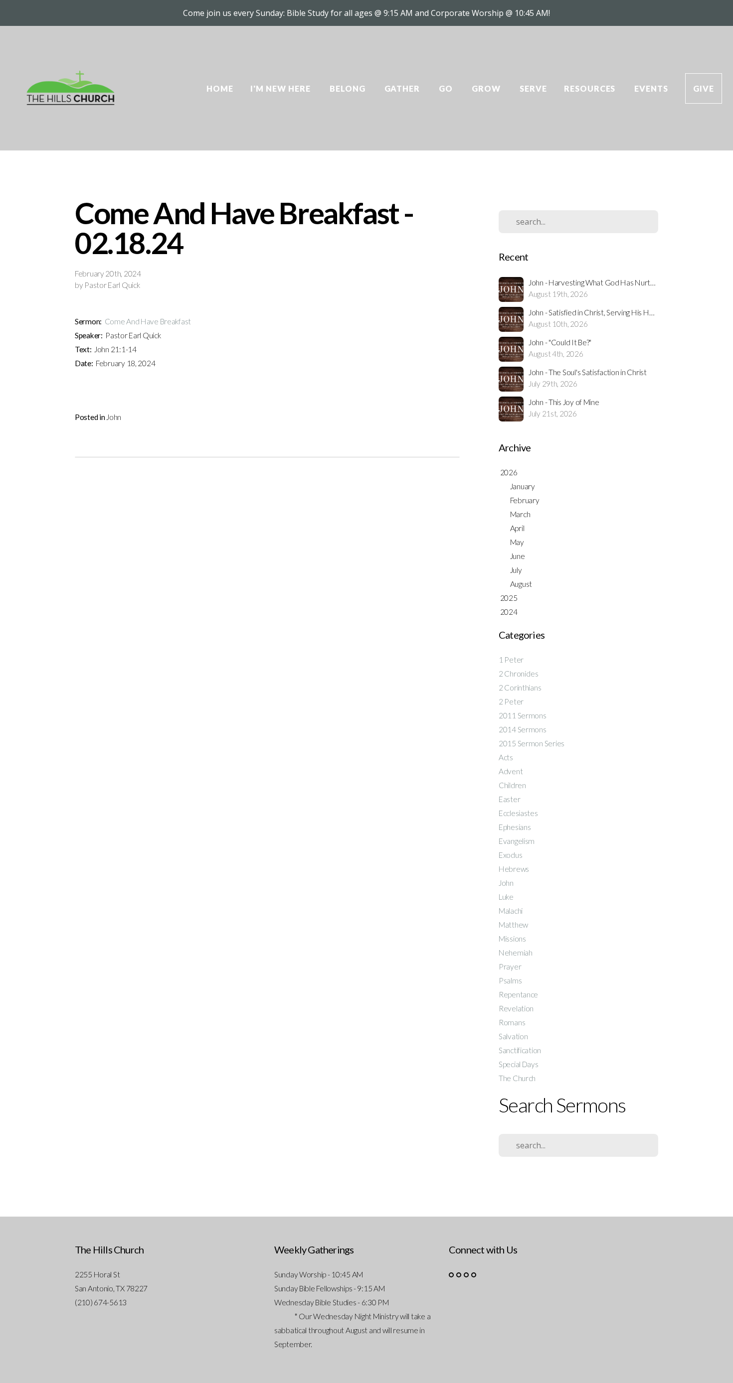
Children (512, 785)
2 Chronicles (519, 673)
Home (219, 88)
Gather (403, 88)
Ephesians (515, 827)
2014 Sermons (523, 729)
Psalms (510, 980)
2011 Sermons (523, 715)
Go (447, 88)
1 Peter (511, 659)
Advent (511, 771)
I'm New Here (281, 88)
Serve (533, 88)
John (113, 417)
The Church (517, 1078)
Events (651, 88)
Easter (509, 799)
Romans (512, 1022)
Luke (506, 896)
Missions (512, 938)
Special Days (519, 1064)
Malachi (511, 910)
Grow (487, 88)
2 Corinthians (520, 687)
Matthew (513, 924)
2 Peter (511, 701)
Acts (506, 757)
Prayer (510, 966)
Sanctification (520, 1050)
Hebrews (514, 868)
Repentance (518, 994)
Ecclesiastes (518, 813)
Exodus (510, 854)
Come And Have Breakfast (148, 321)
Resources (591, 88)
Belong (348, 88)
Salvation (513, 1036)
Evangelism (517, 840)
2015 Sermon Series (531, 743)
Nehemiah (516, 952)
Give (703, 88)
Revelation (516, 1008)
